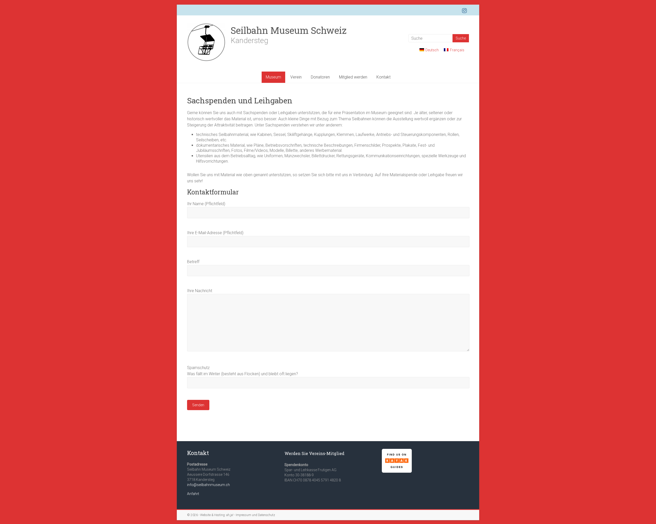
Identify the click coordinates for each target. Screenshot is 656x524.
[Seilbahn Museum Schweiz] (206, 25)
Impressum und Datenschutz (255, 515)
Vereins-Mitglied (326, 453)
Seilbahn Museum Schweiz (288, 30)
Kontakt (383, 77)
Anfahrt (193, 494)
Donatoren (320, 77)
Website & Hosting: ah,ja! (216, 515)
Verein (296, 77)
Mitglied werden (353, 77)
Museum (273, 77)
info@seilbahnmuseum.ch (208, 485)
